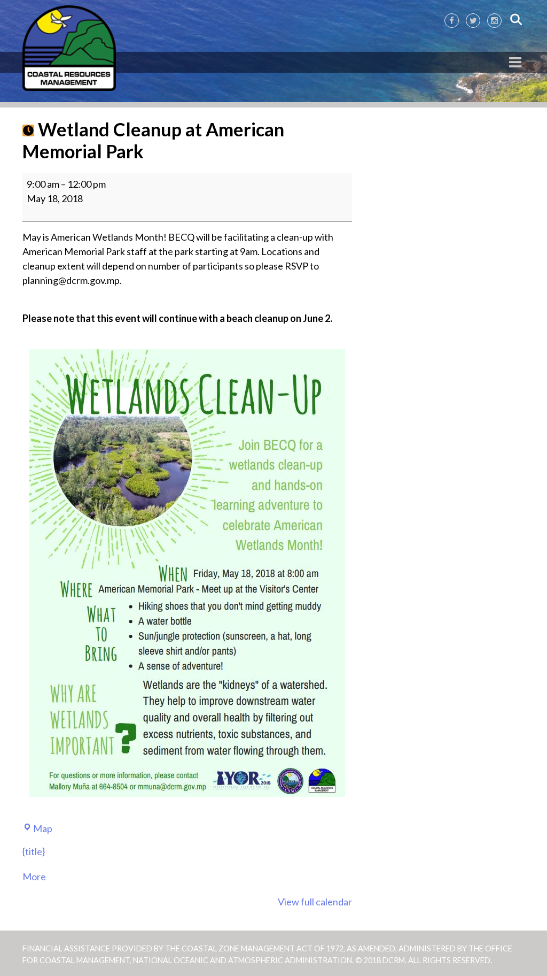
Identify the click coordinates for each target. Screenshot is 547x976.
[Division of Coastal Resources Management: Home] (69, 48)
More (34, 876)
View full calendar (315, 902)
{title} (33, 851)
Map (42, 828)
